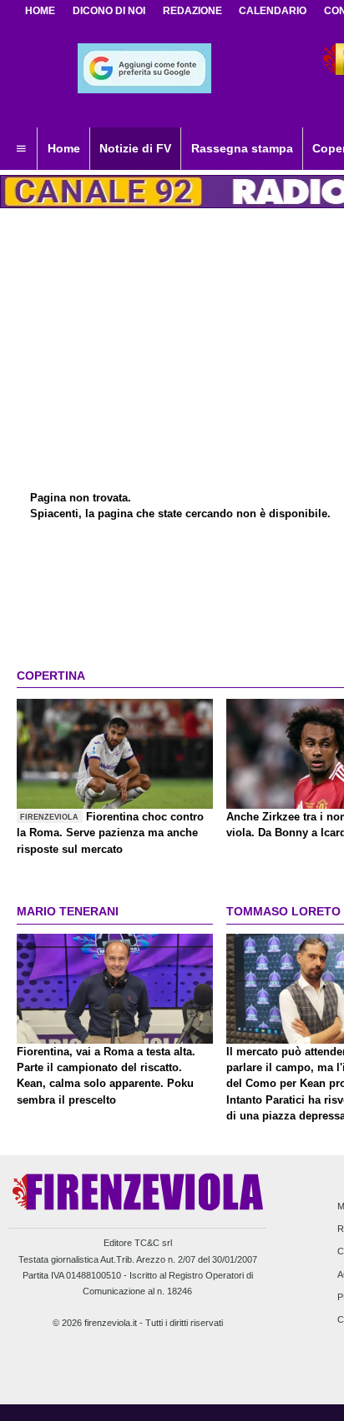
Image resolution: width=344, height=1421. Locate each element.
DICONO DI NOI (109, 11)
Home (40, 11)
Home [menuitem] (64, 148)
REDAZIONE (192, 11)
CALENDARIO (272, 11)
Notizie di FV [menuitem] (135, 148)
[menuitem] (20, 149)
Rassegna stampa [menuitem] (242, 148)
